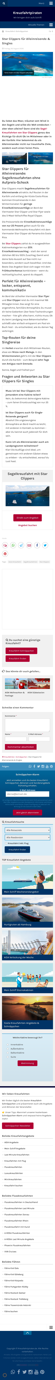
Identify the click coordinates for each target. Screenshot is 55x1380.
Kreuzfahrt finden (17, 658)
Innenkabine (17, 1044)
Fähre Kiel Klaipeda (13, 1280)
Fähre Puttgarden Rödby (16, 1286)
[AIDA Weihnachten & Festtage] (16, 683)
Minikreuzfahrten (13, 1179)
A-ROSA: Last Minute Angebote (19, 1239)
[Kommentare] (5, 545)
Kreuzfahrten (9, 757)
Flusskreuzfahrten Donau (16, 1214)
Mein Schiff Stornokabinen (18, 990)
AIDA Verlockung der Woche (19, 957)
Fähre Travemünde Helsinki (17, 1305)
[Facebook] (37, 545)
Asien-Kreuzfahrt (15, 562)
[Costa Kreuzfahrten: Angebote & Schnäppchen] (27, 1008)
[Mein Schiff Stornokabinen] (27, 975)
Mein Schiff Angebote (14, 1148)
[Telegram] (21, 545)
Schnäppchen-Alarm (12, 1115)
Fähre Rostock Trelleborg (16, 1299)
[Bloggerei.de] (22, 1365)
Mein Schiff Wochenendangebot (21, 891)
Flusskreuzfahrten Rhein (16, 1220)
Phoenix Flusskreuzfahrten (17, 1245)
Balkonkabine (17, 1052)
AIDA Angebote (11, 1142)
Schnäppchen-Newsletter (17, 1125)
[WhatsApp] (13, 545)
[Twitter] (45, 545)
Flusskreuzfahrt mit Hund (17, 1227)
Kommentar (11, 716)
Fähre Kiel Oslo (11, 1268)
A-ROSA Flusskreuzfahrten (17, 1233)
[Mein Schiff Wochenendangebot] (27, 877)
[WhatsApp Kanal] (30, 766)
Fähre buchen (11, 1311)
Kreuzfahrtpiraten (27, 13)
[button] (5, 1375)
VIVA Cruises (10, 1251)
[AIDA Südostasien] (39, 683)
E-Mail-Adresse (35, 734)
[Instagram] (42, 766)
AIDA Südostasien (36, 692)
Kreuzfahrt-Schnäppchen (16, 31)
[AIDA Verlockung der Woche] (27, 942)
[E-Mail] (29, 545)
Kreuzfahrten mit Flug (15, 1161)
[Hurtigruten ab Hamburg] (27, 910)
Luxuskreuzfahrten (13, 1173)
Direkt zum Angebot (27, 517)
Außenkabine (17, 1048)
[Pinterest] (5, 554)
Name (8, 734)
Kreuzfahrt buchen (13, 1185)
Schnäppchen (21, 757)
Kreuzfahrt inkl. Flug (18, 843)
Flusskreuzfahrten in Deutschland (21, 1202)
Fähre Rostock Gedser (14, 1293)
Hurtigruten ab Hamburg (17, 924)
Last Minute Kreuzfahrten (16, 1154)
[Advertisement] (27, 97)
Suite (13, 1057)
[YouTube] (47, 766)
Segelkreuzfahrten (30, 562)
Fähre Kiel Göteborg (13, 1274)
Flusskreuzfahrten (13, 1167)
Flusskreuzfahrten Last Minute (19, 1208)
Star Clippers (13, 243)
